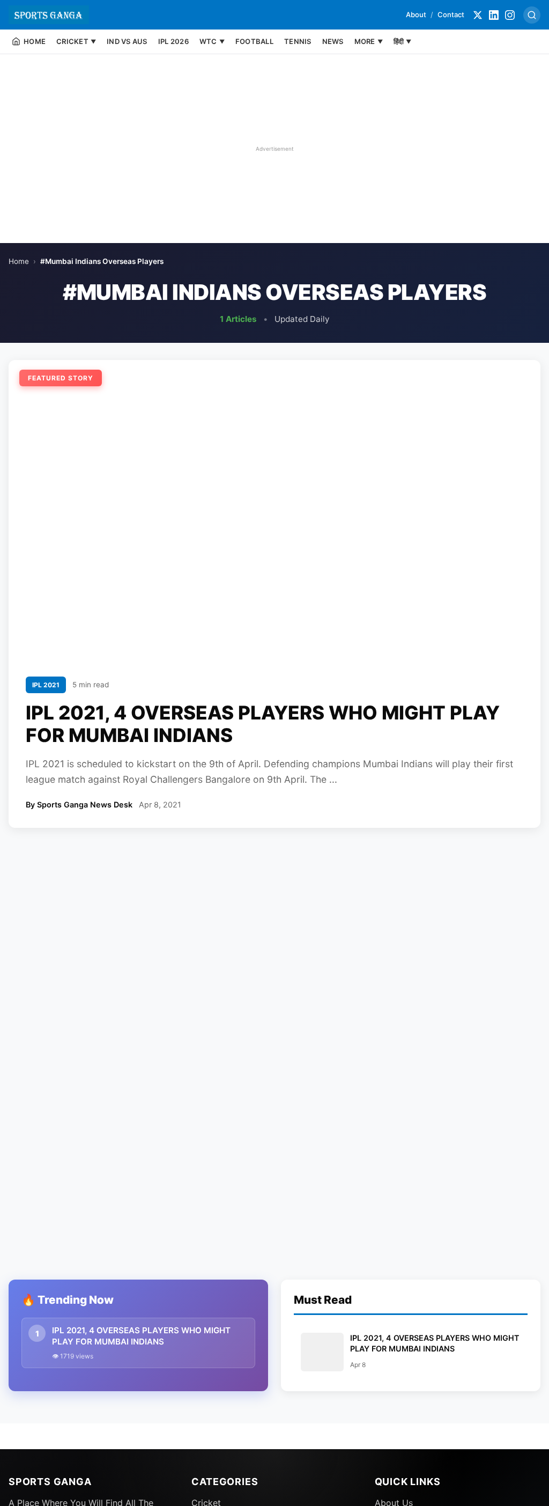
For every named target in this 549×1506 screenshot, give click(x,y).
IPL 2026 (173, 41)
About (416, 14)
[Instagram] (510, 15)
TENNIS (297, 41)
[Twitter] (478, 15)
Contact (450, 14)
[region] (274, 148)
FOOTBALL (254, 41)
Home (19, 261)
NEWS (333, 41)
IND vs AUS (127, 41)
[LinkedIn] (494, 15)
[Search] (531, 15)
